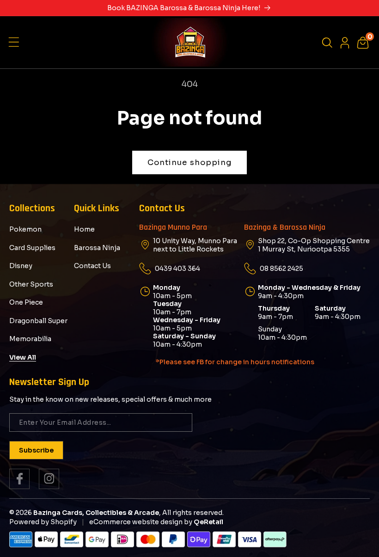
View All (22, 357)
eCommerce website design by (140, 522)
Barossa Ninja (97, 248)
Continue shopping (189, 162)
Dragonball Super (38, 321)
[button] (16, 42)
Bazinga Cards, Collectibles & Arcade (96, 512)
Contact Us (92, 266)
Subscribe (36, 450)
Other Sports (31, 284)
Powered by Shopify (43, 522)
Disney (20, 266)
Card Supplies (32, 248)
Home (84, 229)
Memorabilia (30, 339)
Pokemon (25, 229)
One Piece (26, 302)
